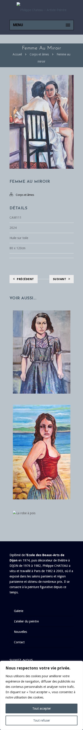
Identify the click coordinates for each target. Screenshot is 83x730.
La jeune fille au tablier (42, 343)
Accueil (17, 54)
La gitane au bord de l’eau (41, 447)
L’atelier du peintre (26, 621)
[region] (41, 695)
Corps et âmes (39, 54)
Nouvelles (20, 632)
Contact (19, 642)
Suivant (59, 279)
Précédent (25, 279)
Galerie (18, 611)
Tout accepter (41, 708)
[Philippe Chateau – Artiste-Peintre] (42, 10)
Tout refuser (41, 720)
